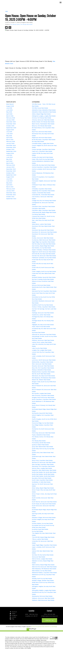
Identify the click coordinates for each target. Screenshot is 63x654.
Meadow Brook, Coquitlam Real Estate (43, 372)
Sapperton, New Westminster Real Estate (44, 470)
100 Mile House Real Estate (40, 108)
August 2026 (10, 106)
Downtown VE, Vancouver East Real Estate (44, 232)
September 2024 (11, 151)
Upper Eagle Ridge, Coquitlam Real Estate (44, 545)
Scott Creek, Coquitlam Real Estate (42, 480)
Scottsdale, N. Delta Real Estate (41, 482)
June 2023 (9, 181)
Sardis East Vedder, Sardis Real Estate (43, 474)
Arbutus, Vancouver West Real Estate (43, 120)
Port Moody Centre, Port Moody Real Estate (21, 24)
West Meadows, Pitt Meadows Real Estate (44, 568)
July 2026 (9, 108)
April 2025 (9, 137)
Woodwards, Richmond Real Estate (42, 596)
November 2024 (11, 147)
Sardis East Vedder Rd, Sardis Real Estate (44, 472)
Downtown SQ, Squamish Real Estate (43, 230)
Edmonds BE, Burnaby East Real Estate (43, 253)
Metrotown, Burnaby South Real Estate (43, 375)
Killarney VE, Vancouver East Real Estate (44, 334)
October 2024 (10, 149)
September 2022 (11, 198)
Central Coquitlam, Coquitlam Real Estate (44, 167)
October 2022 (10, 196)
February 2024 (10, 165)
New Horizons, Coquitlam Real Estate (43, 395)
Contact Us (49, 620)
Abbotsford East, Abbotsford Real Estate (44, 110)
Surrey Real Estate (37, 531)
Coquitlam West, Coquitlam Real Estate (43, 210)
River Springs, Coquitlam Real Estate (43, 464)
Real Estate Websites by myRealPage (48, 626)
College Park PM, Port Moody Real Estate (44, 200)
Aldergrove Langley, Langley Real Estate (44, 116)
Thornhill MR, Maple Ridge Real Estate (43, 537)
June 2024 (9, 157)
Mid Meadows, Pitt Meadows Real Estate (43, 377)
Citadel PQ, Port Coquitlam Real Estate (43, 190)
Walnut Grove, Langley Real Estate (42, 559)
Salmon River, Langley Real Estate (42, 468)
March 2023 (9, 187)
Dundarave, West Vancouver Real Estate (43, 240)
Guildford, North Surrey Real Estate (42, 305)
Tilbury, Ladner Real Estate (40, 539)
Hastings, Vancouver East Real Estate (43, 313)
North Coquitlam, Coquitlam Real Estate (44, 399)
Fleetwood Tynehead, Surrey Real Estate (44, 257)
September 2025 (11, 127)
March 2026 (9, 116)
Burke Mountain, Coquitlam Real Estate (43, 139)
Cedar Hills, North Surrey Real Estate (43, 159)
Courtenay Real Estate (38, 214)
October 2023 (10, 173)
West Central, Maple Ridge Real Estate (43, 564)
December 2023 (11, 169)
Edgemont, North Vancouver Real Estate (44, 252)
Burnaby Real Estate (38, 141)
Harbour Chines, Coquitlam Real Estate (43, 307)
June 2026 (9, 110)
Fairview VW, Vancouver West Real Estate (44, 255)
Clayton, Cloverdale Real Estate (41, 192)
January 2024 (10, 167)
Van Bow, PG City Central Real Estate (42, 555)
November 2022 (11, 194)
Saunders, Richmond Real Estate (41, 478)
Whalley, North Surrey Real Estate (42, 578)
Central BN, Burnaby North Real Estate (43, 165)
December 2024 (11, 145)
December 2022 (11, 192)
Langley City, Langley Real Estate (41, 350)
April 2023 (9, 185)
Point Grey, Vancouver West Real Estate (43, 433)
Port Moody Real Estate (39, 440)
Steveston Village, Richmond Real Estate (44, 517)
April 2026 (9, 114)
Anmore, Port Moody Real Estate (41, 118)
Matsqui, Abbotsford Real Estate (41, 370)
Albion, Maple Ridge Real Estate (41, 114)
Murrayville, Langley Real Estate (41, 393)
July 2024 (9, 155)
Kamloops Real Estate (38, 332)
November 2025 (11, 124)
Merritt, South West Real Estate (41, 373)
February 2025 (10, 141)
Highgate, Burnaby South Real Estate (43, 324)
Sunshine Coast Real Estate (40, 529)
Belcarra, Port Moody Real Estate (41, 126)
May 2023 (9, 183)
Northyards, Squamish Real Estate (42, 413)
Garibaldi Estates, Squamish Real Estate (44, 277)
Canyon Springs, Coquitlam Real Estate (43, 149)
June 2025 (9, 133)
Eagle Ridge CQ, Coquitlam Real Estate (43, 242)
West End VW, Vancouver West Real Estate (44, 566)
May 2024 (9, 159)
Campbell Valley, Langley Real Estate (43, 143)
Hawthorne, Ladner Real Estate (41, 315)
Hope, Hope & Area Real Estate (41, 326)
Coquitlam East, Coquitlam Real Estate (43, 206)
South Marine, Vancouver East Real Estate (44, 501)
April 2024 (9, 161)
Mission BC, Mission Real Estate (41, 379)
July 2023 (9, 179)
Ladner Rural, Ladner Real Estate (42, 342)
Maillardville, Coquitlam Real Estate (42, 362)
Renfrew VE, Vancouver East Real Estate (43, 462)
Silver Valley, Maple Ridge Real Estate (43, 488)
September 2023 (11, 175)
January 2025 (10, 143)
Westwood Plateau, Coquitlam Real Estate (44, 572)
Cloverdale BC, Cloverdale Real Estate (43, 194)
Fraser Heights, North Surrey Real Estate (44, 271)
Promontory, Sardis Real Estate (41, 442)
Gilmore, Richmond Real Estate (41, 285)
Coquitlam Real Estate (38, 208)
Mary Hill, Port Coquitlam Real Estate (43, 368)
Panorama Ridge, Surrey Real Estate (42, 423)
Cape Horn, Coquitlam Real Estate (42, 151)
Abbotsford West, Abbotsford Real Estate (44, 112)
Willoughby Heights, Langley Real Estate (44, 590)
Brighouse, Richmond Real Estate (41, 137)
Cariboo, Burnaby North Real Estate (42, 157)
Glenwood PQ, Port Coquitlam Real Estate (44, 291)
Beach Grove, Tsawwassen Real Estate (43, 124)
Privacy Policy (35, 626)
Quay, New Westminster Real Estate (42, 446)
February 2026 (10, 118)
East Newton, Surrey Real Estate (41, 248)
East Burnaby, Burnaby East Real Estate (43, 244)
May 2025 (9, 135)
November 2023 (11, 171)
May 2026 (9, 112)
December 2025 (11, 122)
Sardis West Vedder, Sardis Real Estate (43, 476)
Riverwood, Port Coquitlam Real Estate (43, 466)
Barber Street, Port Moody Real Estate (43, 122)
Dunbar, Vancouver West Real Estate (42, 238)
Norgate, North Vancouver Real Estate (43, 397)
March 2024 (9, 163)
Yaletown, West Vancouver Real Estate (43, 600)
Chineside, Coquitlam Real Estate (42, 189)
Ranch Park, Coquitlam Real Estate (42, 460)
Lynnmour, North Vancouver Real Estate (44, 360)
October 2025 (10, 126)
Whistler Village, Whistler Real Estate (43, 580)
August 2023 (10, 177)
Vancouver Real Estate (38, 557)
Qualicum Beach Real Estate (40, 444)
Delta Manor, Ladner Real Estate (41, 224)
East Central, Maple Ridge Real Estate (43, 246)
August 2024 (10, 153)
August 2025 (10, 129)
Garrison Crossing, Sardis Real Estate (43, 279)
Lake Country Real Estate (39, 348)
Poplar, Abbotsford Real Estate (41, 435)
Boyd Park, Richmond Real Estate (41, 131)
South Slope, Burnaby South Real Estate (44, 503)
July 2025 (9, 131)
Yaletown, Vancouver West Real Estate (43, 598)
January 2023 (10, 190)
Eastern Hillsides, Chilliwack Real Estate (44, 250)
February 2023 (10, 189)
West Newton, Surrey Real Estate (41, 570)
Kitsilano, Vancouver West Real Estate (43, 340)
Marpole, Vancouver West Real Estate (43, 366)
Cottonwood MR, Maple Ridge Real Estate (44, 212)
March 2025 (9, 139)
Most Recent (10, 104)
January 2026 (10, 120)
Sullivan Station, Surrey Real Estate (42, 523)
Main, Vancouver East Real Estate (41, 364)
